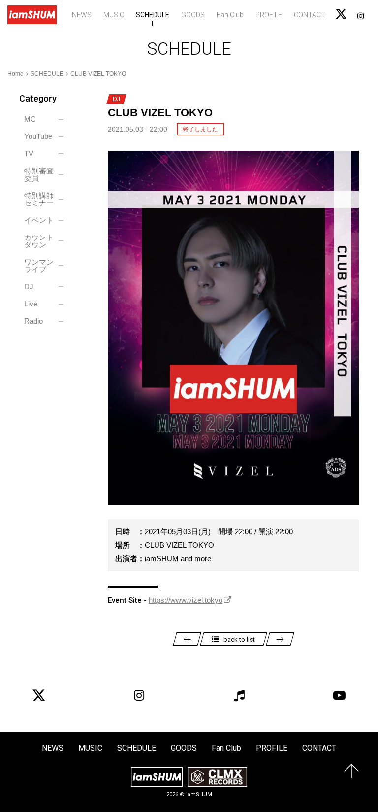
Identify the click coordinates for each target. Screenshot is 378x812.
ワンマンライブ (39, 265)
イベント (39, 220)
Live (30, 304)
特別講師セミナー (39, 199)
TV (28, 153)
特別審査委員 (39, 174)
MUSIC (113, 15)
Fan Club (230, 15)
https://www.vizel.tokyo (185, 600)
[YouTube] (339, 695)
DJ (28, 286)
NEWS (82, 15)
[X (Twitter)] (39, 695)
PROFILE (268, 15)
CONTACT (309, 15)
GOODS (193, 15)
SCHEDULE (152, 15)
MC (30, 119)
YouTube (38, 136)
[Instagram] (138, 695)
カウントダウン (39, 241)
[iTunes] (239, 695)
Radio (33, 321)
